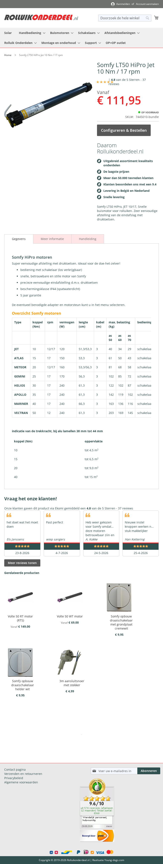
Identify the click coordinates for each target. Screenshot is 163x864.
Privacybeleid (13, 778)
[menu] (81, 38)
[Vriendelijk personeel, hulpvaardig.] (97, 828)
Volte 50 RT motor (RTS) (20, 618)
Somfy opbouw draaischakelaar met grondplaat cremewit (121, 622)
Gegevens (19, 239)
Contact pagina (15, 769)
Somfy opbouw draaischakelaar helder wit (22, 685)
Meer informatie (52, 239)
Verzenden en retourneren (23, 774)
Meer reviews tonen (22, 563)
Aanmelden (123, 4)
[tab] (18, 239)
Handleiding (87, 239)
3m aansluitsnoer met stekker (71, 683)
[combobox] (124, 18)
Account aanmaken (147, 4)
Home (7, 55)
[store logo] (41, 17)
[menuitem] (8, 33)
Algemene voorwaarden (21, 782)
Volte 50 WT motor (70, 616)
